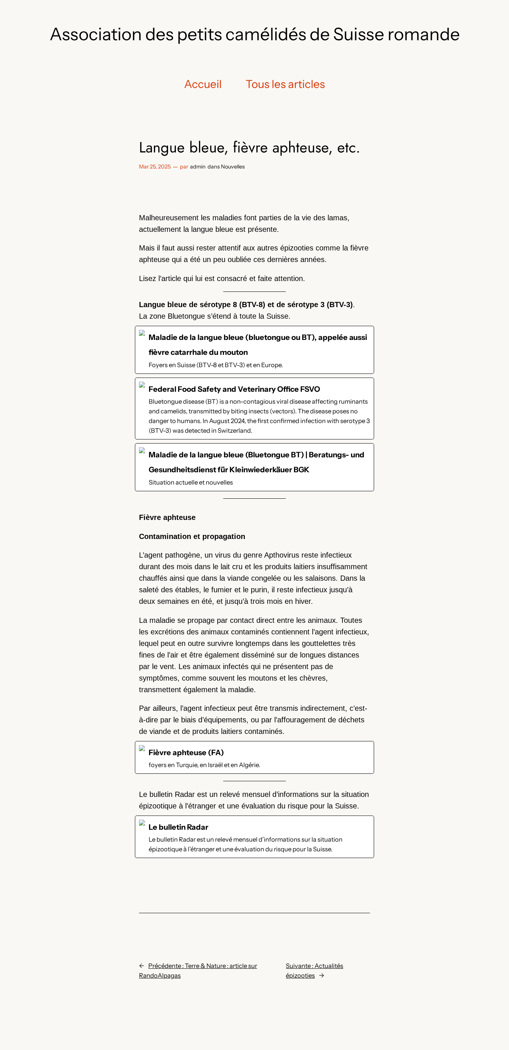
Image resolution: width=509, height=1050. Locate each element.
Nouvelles (233, 166)
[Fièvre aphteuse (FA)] (254, 757)
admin (198, 166)
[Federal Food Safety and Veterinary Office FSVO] (254, 408)
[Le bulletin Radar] (254, 837)
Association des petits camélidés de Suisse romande (255, 34)
